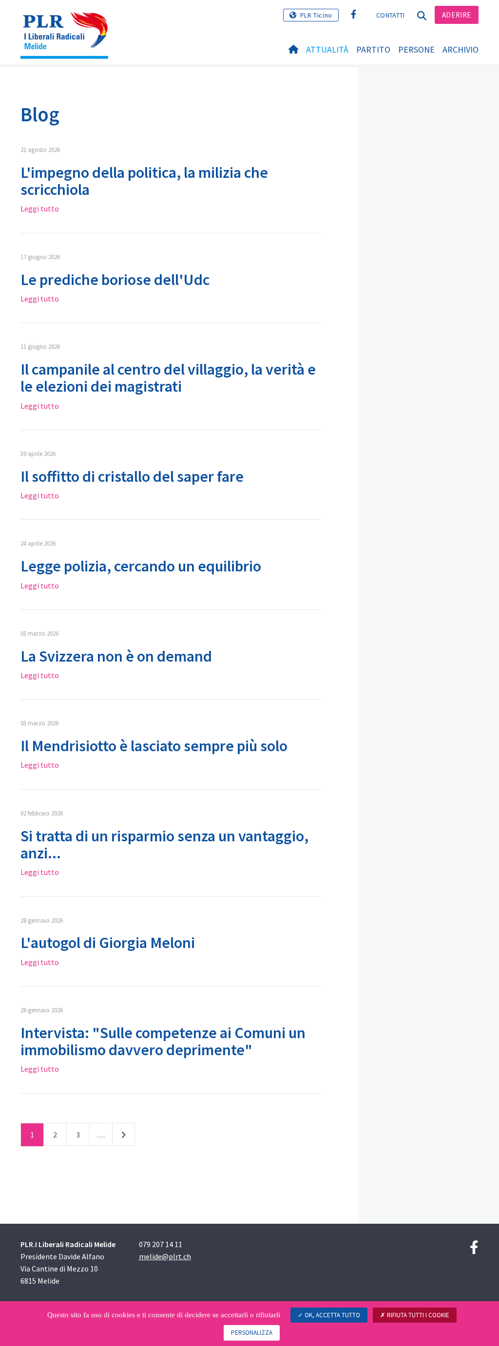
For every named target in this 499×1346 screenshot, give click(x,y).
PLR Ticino (316, 15)
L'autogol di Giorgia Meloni (107, 942)
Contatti (390, 15)
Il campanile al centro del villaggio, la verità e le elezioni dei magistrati (168, 378)
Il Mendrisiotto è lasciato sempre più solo (154, 746)
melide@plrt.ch (165, 1256)
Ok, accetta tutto (331, 1315)
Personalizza (251, 1332)
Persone (416, 49)
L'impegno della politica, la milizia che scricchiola (144, 181)
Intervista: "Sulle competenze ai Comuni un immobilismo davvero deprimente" (163, 1041)
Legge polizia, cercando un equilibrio (140, 566)
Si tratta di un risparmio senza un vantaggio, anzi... (164, 844)
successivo (123, 1136)
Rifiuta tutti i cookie (417, 1315)
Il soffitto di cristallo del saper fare (132, 476)
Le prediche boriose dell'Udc (115, 279)
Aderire (456, 14)
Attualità (327, 49)
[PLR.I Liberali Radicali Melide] (67, 22)
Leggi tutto (39, 208)
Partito (373, 49)
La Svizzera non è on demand (116, 656)
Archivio (460, 49)
